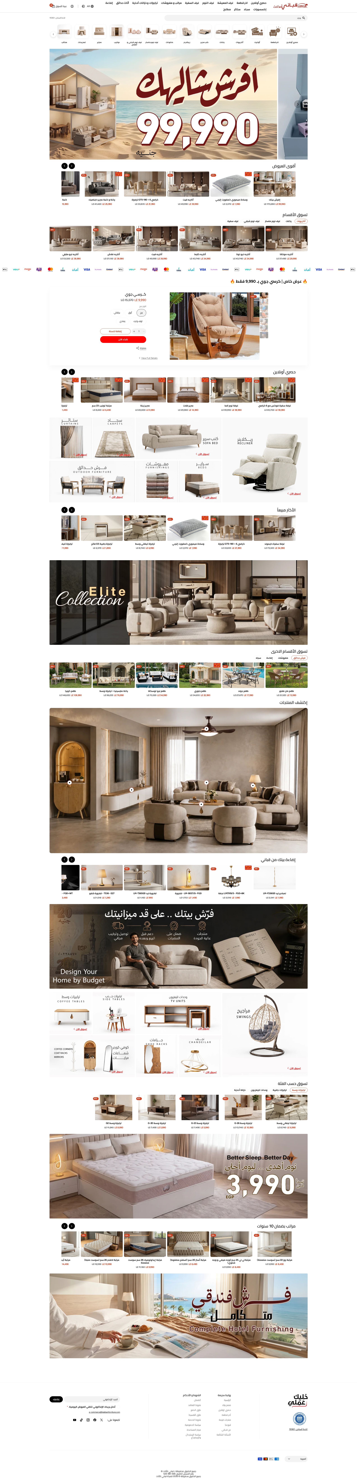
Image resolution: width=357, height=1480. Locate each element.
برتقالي (115, 313)
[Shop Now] (179, 1176)
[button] (90, 6)
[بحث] (305, 18)
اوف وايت (137, 322)
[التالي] (53, 34)
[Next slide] (59, 104)
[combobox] (233, 18)
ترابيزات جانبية (280, 1090)
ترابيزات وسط (299, 1090)
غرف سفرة (232, 221)
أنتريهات (301, 221)
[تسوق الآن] (179, 602)
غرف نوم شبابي (252, 221)
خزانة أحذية (240, 1090)
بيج (140, 313)
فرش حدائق (299, 658)
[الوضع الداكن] (83, 6)
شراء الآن (123, 339)
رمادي (120, 322)
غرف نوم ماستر (272, 221)
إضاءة (269, 658)
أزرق (128, 313)
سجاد (258, 658)
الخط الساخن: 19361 (298, 1429)
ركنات (288, 221)
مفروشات (283, 658)
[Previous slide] (298, 104)
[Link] (179, 104)
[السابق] (304, 34)
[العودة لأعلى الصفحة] (353, 1476)
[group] (264, 295)
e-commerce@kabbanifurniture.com (104, 1412)
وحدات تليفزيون (259, 1090)
